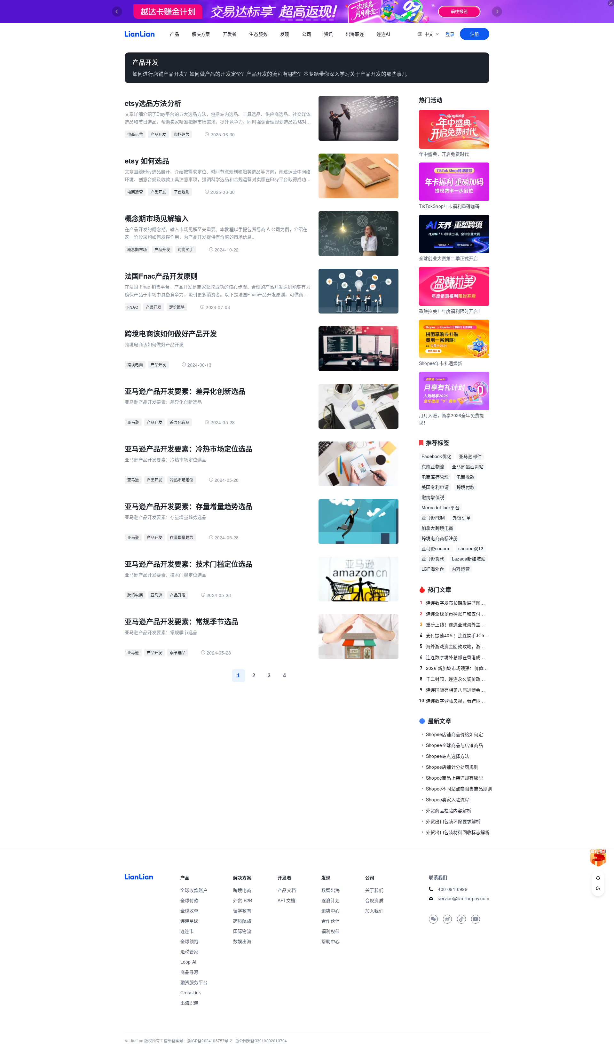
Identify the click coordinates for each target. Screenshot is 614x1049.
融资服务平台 (194, 982)
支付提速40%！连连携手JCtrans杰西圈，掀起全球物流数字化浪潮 (454, 635)
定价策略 (177, 307)
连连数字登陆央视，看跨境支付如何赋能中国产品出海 (454, 700)
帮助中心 (330, 941)
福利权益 (330, 931)
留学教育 (242, 910)
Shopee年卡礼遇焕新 (440, 363)
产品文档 (287, 890)
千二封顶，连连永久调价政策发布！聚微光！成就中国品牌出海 (454, 679)
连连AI (383, 34)
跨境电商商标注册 (439, 538)
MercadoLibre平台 (440, 507)
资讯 (328, 34)
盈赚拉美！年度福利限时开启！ (451, 311)
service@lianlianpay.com (463, 898)
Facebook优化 (436, 456)
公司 (306, 34)
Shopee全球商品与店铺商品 (454, 745)
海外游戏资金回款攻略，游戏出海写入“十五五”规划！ (454, 646)
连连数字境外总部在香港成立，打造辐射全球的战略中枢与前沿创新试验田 (454, 657)
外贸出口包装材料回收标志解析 (458, 832)
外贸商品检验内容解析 (448, 810)
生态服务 (258, 34)
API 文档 (286, 900)
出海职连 (355, 34)
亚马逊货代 (432, 558)
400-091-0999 (452, 889)
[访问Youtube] (475, 919)
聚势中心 (330, 910)
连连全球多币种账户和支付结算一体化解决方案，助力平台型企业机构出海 (454, 613)
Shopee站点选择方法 (447, 756)
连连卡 (187, 931)
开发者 (229, 34)
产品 (174, 34)
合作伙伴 (330, 921)
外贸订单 (462, 517)
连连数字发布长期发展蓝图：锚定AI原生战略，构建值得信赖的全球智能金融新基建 (454, 603)
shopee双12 (471, 548)
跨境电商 (135, 364)
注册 (474, 34)
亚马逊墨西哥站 (468, 466)
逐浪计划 (330, 900)
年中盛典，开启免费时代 (444, 154)
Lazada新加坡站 (468, 558)
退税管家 (189, 951)
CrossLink (190, 992)
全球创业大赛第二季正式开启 (448, 258)
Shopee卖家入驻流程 (447, 799)
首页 (139, 34)
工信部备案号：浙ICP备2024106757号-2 (196, 1040)
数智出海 (330, 890)
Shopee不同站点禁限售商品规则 (459, 788)
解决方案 (201, 34)
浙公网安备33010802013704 (261, 1040)
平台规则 (182, 192)
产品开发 (158, 134)
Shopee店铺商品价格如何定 (454, 734)
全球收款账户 (194, 890)
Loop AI (188, 961)
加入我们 (374, 910)
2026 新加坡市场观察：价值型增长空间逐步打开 (454, 668)
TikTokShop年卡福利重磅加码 (449, 206)
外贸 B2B (242, 900)
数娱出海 (242, 941)
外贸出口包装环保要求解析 (453, 821)
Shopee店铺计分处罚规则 (452, 767)
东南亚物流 (432, 466)
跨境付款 (465, 487)
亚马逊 (133, 422)
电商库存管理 (435, 476)
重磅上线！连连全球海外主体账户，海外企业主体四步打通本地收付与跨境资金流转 (454, 624)
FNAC (132, 307)
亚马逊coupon (436, 548)
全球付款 (189, 900)
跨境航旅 (242, 921)
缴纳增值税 (432, 497)
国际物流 (242, 931)
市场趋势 (182, 134)
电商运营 (135, 134)
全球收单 (189, 910)
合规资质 (374, 900)
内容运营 (461, 569)
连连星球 (189, 921)
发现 (284, 34)
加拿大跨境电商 (437, 528)
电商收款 (465, 476)
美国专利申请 (435, 487)
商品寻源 (189, 972)
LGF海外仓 (432, 569)
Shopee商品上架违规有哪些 (454, 778)
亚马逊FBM (433, 517)
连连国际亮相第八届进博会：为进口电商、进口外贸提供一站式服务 (454, 690)
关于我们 (374, 890)
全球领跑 (189, 941)
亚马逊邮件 (470, 456)
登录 (449, 34)
